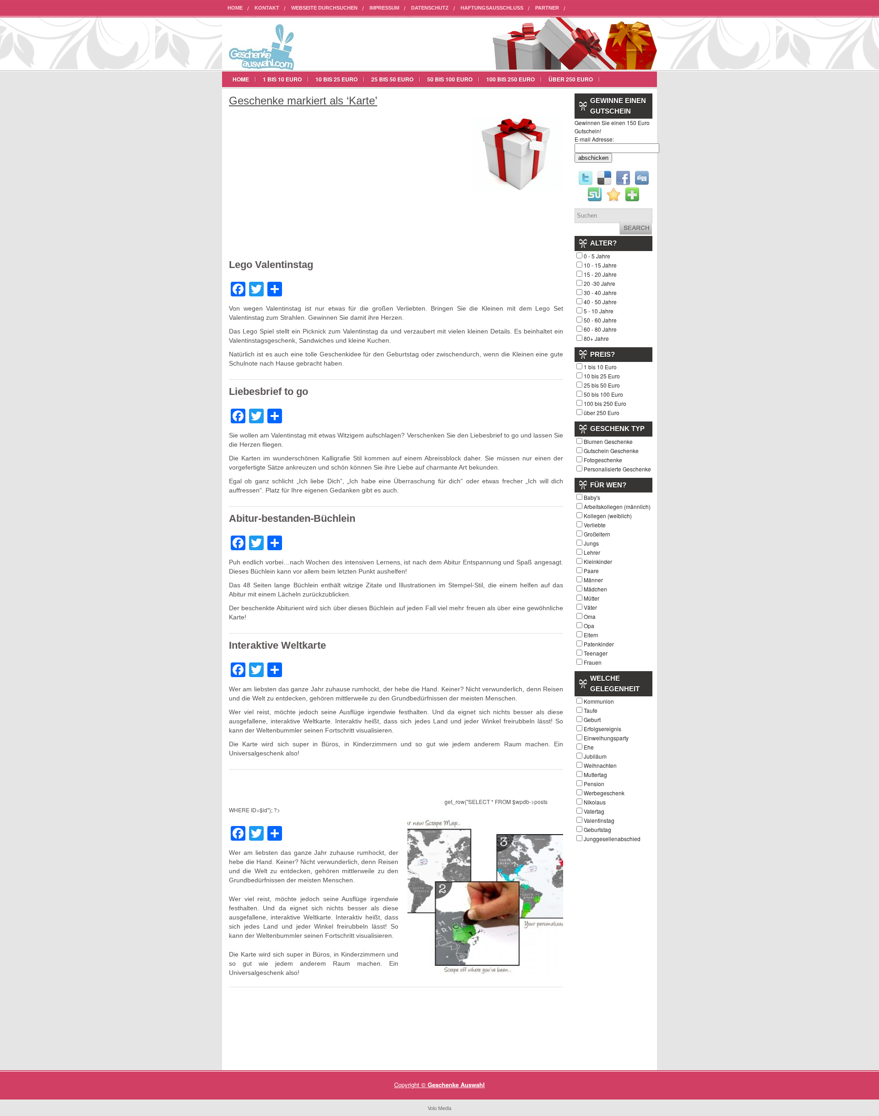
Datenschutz (430, 8)
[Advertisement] (306, 187)
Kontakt (267, 8)
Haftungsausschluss (492, 8)
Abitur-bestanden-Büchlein (292, 518)
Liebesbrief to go (268, 391)
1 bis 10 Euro (282, 79)
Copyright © (411, 1084)
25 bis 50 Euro (392, 79)
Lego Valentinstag (271, 264)
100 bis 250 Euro (510, 79)
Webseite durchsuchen (324, 8)
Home (235, 8)
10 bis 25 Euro (336, 79)
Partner (547, 8)
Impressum (384, 8)
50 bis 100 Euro (449, 79)
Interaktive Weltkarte (277, 645)
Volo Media (439, 1107)
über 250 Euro (570, 79)
